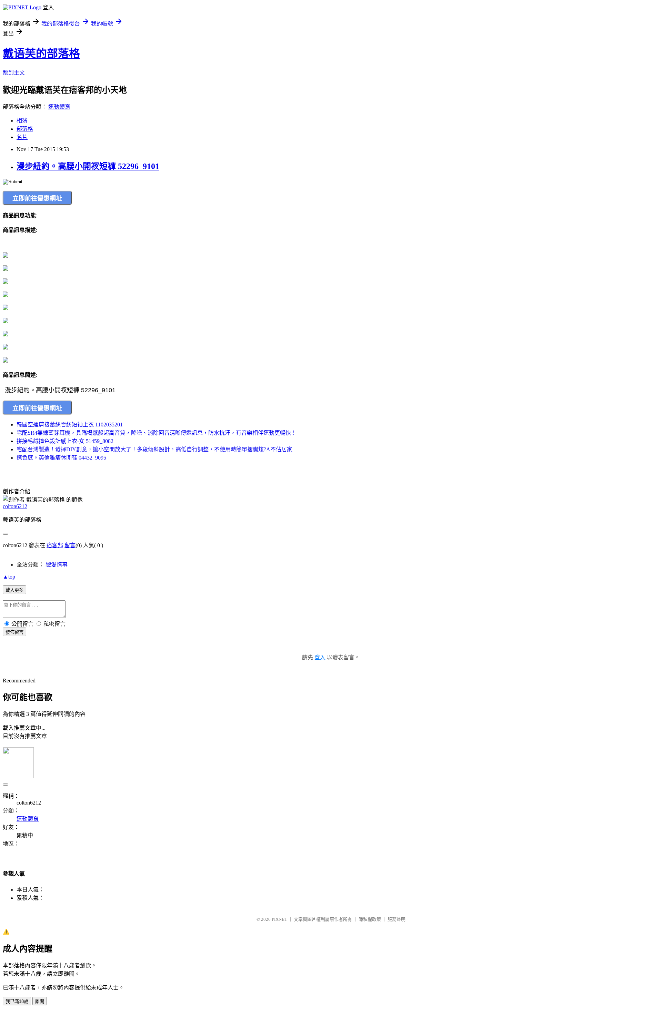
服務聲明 (396, 919)
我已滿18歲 (17, 1001)
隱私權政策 (370, 919)
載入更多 (14, 590)
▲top (9, 577)
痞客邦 (55, 545)
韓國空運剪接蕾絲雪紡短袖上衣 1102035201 (70, 424)
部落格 (25, 129)
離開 (39, 1001)
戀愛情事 (57, 565)
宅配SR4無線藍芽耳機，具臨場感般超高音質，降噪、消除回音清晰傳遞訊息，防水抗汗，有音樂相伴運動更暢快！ (157, 433)
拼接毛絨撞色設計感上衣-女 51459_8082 (65, 441)
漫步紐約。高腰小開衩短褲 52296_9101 (88, 166)
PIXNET (279, 919)
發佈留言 (14, 632)
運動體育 (59, 107)
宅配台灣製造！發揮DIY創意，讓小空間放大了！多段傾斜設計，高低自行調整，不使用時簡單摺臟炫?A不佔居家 (154, 449)
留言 (70, 545)
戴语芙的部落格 (41, 53)
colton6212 (15, 506)
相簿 (22, 121)
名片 (22, 137)
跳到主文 (14, 73)
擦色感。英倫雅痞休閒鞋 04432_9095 (61, 458)
